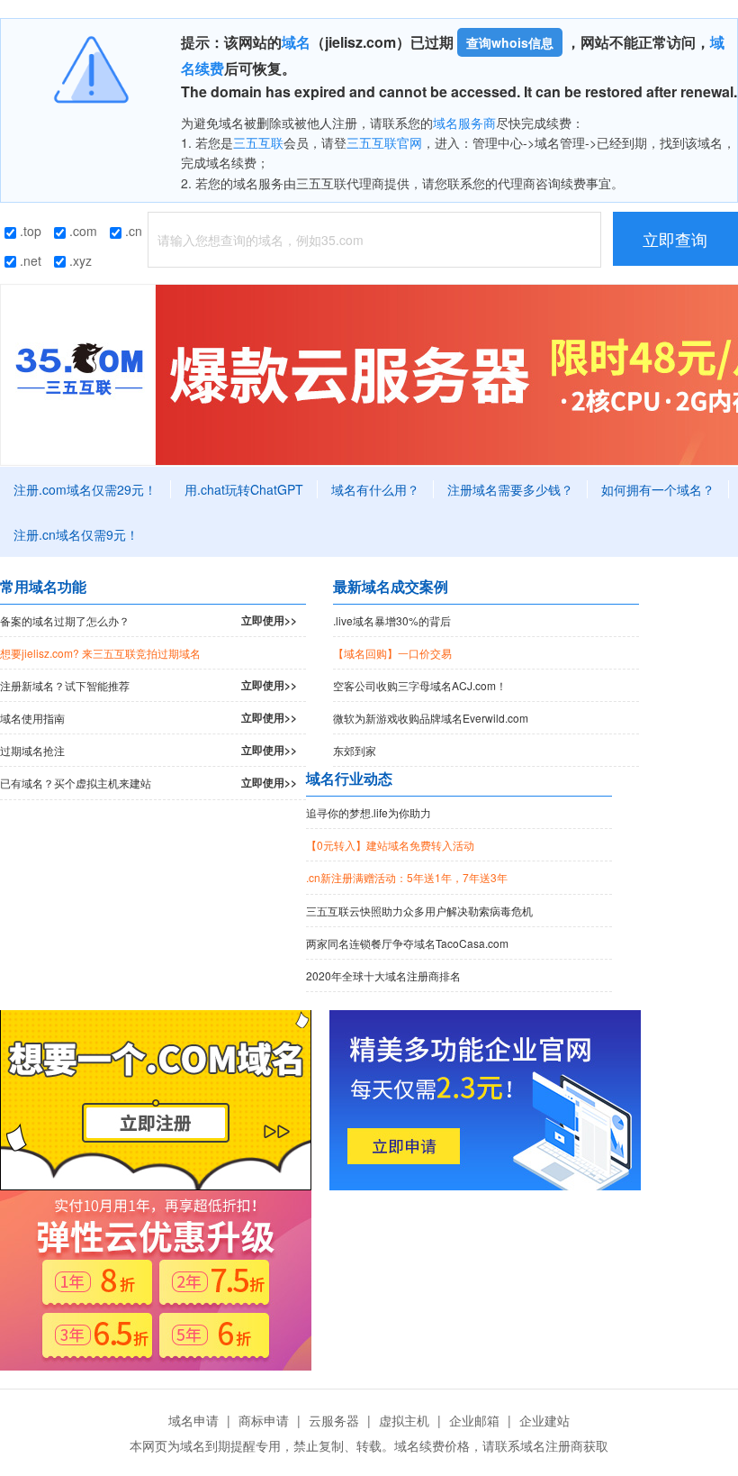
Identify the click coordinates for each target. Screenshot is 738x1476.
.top (28, 231)
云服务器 (334, 1420)
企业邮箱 (474, 1420)
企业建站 (544, 1420)
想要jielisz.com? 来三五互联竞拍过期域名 (100, 653)
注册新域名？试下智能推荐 (148, 685)
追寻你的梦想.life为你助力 (368, 812)
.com (81, 231)
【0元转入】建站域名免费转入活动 (390, 844)
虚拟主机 (404, 1420)
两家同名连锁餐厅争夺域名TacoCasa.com (407, 943)
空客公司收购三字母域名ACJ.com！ (420, 685)
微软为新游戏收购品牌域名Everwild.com (430, 717)
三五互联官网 (384, 142)
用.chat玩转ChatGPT (243, 489)
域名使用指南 (148, 717)
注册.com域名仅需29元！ (85, 489)
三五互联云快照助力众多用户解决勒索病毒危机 (419, 910)
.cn (132, 231)
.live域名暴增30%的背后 (392, 620)
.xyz (79, 260)
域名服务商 (464, 123)
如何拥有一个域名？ (658, 489)
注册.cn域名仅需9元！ (76, 534)
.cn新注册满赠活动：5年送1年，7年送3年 (407, 877)
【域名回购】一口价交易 (392, 653)
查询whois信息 (510, 42)
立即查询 (675, 239)
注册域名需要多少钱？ (510, 489)
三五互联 (258, 142)
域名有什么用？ (375, 489)
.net (28, 260)
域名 (296, 42)
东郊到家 (354, 750)
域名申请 (193, 1420)
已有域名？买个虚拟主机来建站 (148, 782)
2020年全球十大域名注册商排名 (383, 975)
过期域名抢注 (148, 750)
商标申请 (263, 1420)
